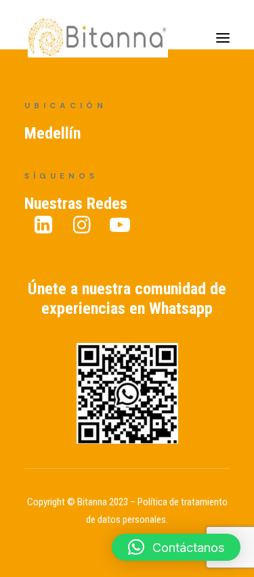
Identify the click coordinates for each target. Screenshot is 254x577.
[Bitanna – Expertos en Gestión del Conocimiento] (112, 43)
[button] (176, 547)
